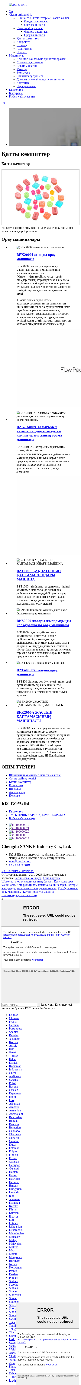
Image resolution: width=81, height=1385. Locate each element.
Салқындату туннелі (30, 76)
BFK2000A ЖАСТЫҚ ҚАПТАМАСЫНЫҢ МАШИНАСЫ (34, 716)
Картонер (23, 82)
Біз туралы (16, 93)
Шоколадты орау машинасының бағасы (27, 881)
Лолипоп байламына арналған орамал (41, 59)
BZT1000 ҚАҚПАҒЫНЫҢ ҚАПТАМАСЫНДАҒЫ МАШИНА (39, 575)
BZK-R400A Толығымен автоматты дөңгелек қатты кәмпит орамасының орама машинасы (39, 433)
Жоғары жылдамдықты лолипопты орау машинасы (40, 886)
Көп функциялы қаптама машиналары (41, 884)
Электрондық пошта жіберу (19, 895)
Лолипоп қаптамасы (30, 62)
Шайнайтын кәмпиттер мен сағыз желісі (43, 18)
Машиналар (16, 55)
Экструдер (23, 72)
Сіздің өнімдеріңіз (20, 14)
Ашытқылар (24, 48)
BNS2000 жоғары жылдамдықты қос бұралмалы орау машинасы (44, 623)
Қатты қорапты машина (38, 891)
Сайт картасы (51, 878)
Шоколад (22, 45)
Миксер (22, 69)
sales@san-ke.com (20, 861)
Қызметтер (16, 89)
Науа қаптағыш (26, 86)
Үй (11, 11)
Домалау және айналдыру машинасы (40, 79)
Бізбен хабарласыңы (22, 96)
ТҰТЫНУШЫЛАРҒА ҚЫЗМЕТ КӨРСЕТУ (37, 814)
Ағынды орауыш (27, 65)
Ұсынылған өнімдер (28, 878)
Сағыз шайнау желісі (30, 28)
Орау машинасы (34, 24)
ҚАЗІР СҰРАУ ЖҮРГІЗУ (18, 871)
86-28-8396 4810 (19, 864)
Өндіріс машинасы (36, 21)
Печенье (22, 52)
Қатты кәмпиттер (28, 38)
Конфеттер (23, 41)
